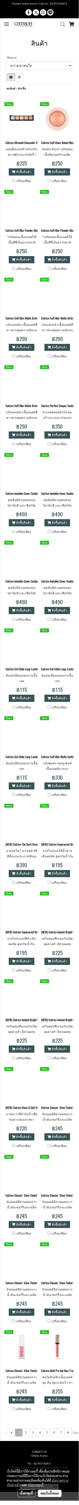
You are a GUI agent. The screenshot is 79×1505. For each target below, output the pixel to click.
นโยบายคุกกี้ (35, 1485)
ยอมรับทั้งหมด (49, 1493)
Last (75, 1432)
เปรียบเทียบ (23, 181)
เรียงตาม (13, 57)
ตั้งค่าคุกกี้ (26, 1493)
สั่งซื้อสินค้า (23, 172)
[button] (61, 24)
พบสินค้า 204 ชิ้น (16, 88)
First (4, 1432)
